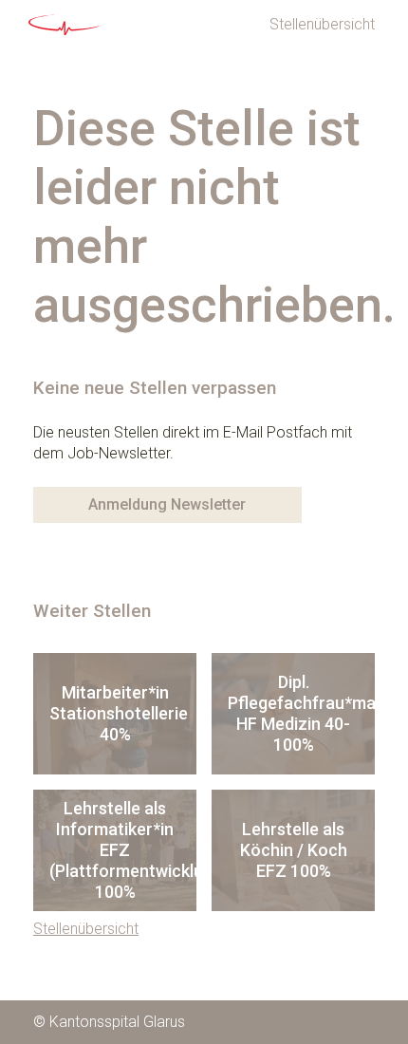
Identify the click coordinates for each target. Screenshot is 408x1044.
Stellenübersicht (322, 24)
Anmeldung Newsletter (167, 504)
